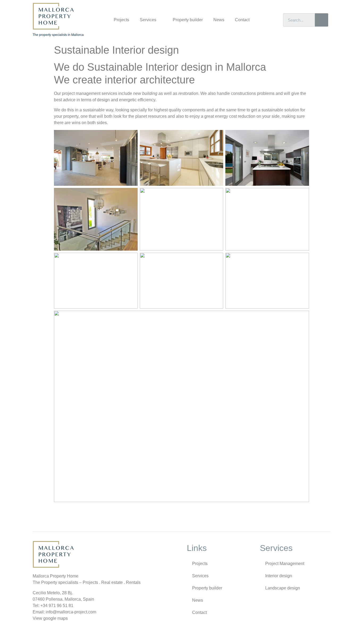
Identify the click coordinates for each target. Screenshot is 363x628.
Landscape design (282, 588)
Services (148, 20)
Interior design (278, 576)
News (218, 20)
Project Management (284, 563)
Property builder (188, 20)
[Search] (321, 20)
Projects (121, 20)
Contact (242, 20)
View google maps (50, 618)
